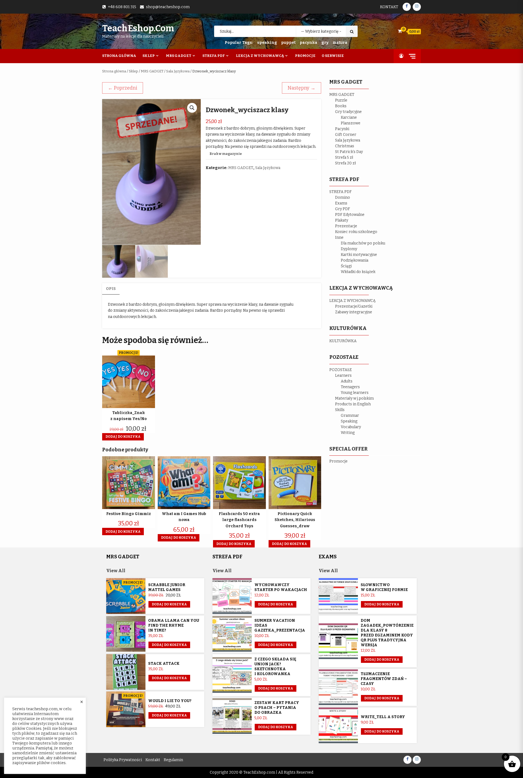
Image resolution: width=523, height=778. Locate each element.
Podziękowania (354, 260)
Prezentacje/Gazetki (353, 306)
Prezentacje (346, 226)
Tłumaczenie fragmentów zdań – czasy (384, 679)
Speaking (349, 421)
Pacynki (342, 129)
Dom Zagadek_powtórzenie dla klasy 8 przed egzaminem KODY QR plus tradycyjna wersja (387, 632)
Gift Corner (345, 134)
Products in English (353, 404)
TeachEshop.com (138, 28)
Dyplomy (349, 249)
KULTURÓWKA (343, 341)
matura (340, 42)
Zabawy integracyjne (353, 312)
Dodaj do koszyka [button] (123, 437)
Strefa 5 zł (344, 157)
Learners (343, 375)
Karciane (349, 117)
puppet (288, 42)
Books (340, 106)
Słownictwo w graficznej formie (384, 587)
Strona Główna (119, 56)
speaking (267, 42)
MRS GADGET (152, 71)
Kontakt (389, 7)
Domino (342, 197)
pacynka (308, 42)
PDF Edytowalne (349, 214)
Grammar (350, 415)
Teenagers (350, 387)
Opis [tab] (111, 288)
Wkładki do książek (358, 271)
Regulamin (173, 760)
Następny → (301, 88)
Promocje (305, 56)
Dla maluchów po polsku (363, 243)
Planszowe (350, 123)
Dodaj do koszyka (169, 604)
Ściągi (346, 266)
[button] (192, 108)
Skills (340, 410)
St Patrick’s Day (349, 151)
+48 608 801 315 (122, 7)
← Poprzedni (122, 88)
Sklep (148, 56)
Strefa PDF (213, 56)
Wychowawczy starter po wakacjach (280, 587)
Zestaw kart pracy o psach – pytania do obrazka (276, 707)
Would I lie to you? (169, 701)
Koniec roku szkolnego (356, 231)
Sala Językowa (178, 71)
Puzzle (341, 100)
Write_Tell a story (383, 717)
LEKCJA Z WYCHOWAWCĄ (352, 300)
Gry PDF (342, 209)
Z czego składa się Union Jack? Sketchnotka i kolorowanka (275, 666)
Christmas (344, 146)
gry (325, 42)
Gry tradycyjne (348, 111)
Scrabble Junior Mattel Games (166, 587)
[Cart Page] (400, 31)
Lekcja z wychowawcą (260, 56)
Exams (341, 203)
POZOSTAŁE (340, 369)
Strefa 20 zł (345, 163)
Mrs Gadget (178, 56)
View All (115, 570)
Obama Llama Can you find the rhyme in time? (173, 625)
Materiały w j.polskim (354, 398)
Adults (346, 381)
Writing (348, 432)
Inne (339, 237)
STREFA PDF (340, 191)
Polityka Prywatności (123, 760)
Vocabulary (351, 427)
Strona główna (114, 71)
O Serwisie (333, 56)
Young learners (355, 392)
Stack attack (164, 663)
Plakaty (341, 220)
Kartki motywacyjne (359, 254)
